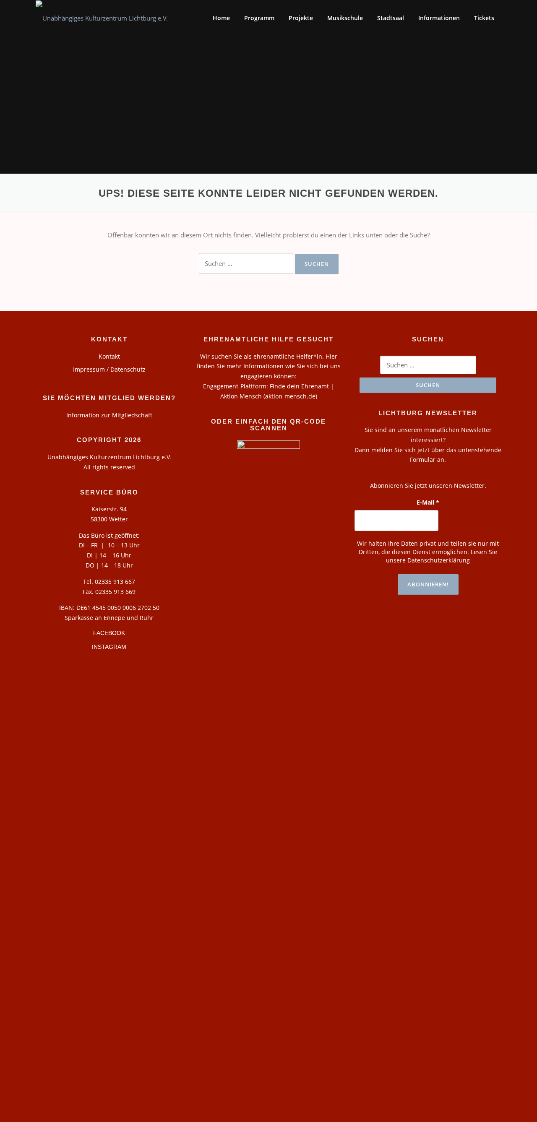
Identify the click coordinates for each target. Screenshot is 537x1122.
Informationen (439, 18)
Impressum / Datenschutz (109, 369)
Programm (259, 18)
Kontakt (109, 356)
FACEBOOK (109, 633)
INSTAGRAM (109, 646)
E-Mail (428, 502)
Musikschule (345, 18)
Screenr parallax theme (427, 1108)
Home (221, 18)
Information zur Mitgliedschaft (109, 415)
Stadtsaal (390, 18)
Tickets (484, 18)
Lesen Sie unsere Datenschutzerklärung (441, 556)
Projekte (301, 18)
